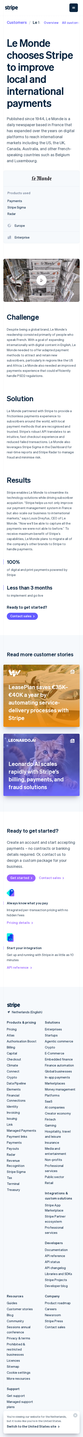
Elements (14, 1089)
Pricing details (18, 922)
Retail (49, 1183)
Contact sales (20, 616)
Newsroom (53, 1315)
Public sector (54, 1177)
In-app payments (57, 1077)
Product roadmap (58, 1303)
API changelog (55, 1268)
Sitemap (13, 1366)
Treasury (13, 1189)
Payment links (17, 1136)
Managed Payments (21, 1130)
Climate (12, 1065)
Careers (51, 1309)
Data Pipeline (16, 1083)
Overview (51, 22)
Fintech (50, 1119)
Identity (12, 1106)
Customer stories (20, 1309)
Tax (9, 1177)
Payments (14, 1142)
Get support (16, 1395)
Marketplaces (55, 1083)
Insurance (52, 1142)
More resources (18, 1378)
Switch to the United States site (31, 1426)
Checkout (14, 1059)
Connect (13, 1071)
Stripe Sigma (16, 1171)
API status (52, 1262)
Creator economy (58, 1113)
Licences (13, 1360)
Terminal (13, 1183)
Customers (17, 22)
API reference (18, 967)
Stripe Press (54, 1321)
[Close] (75, 1416)
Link (10, 1124)
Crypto (12, 1077)
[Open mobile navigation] (73, 7)
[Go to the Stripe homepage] (12, 1005)
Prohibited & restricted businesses (16, 1349)
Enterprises (53, 1029)
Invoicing (13, 1112)
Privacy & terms (18, 1338)
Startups (51, 1035)
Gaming (50, 1125)
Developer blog (56, 1286)
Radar (11, 1154)
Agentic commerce (59, 1041)
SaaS (48, 1101)
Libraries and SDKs (58, 1274)
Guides (12, 1303)
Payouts (13, 1148)
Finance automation (59, 1065)
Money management (60, 1089)
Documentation (56, 1250)
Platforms (52, 1095)
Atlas (10, 1035)
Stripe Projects (56, 1280)
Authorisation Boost (21, 1041)
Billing (11, 1047)
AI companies (55, 1107)
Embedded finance (59, 1059)
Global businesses (58, 1071)
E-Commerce (54, 1053)
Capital (12, 1053)
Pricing (12, 1029)
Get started (19, 878)
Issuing (12, 1118)
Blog (10, 1315)
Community (15, 1321)
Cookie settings (18, 1372)
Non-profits (53, 1159)
